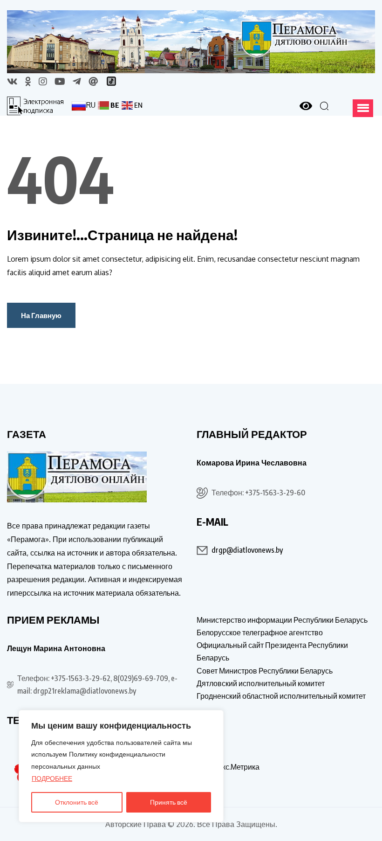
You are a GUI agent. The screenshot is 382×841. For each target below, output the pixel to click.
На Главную (41, 315)
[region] (121, 766)
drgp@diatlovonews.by (247, 550)
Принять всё (168, 802)
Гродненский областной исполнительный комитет (281, 696)
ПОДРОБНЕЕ (52, 778)
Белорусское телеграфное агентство (260, 632)
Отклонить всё (76, 802)
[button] (363, 108)
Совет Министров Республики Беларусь (265, 670)
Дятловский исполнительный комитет (261, 683)
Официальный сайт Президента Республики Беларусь (272, 651)
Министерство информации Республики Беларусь (282, 620)
